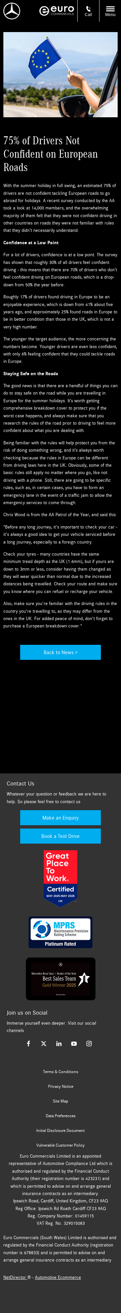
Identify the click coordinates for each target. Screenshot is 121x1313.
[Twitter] (44, 1043)
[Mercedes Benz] (11, 11)
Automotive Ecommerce (58, 1277)
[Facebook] (29, 1043)
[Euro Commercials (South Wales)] (56, 11)
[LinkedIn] (59, 1043)
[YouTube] (74, 1043)
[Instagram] (89, 1043)
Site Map (60, 1101)
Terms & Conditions (60, 1071)
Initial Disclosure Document (60, 1130)
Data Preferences (61, 1116)
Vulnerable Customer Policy (60, 1145)
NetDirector (15, 1277)
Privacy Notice (60, 1086)
